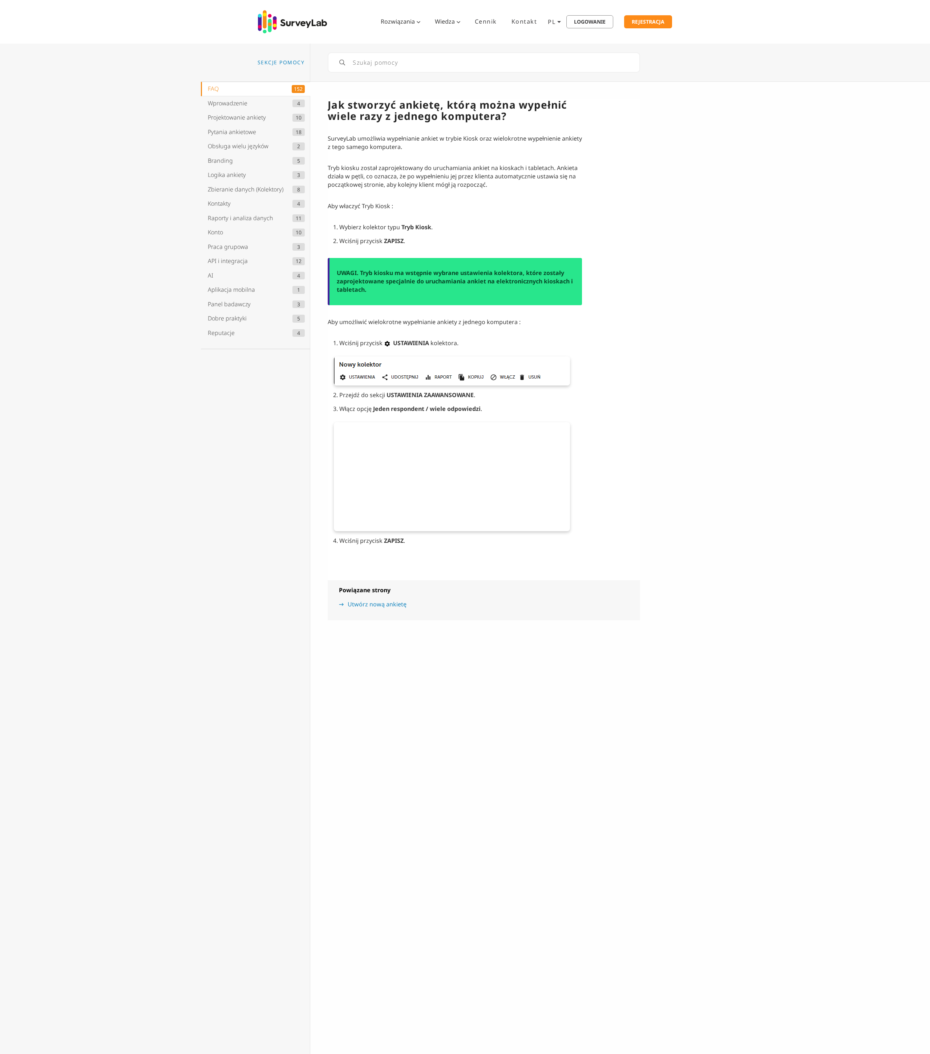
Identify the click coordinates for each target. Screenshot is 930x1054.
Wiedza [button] (445, 21)
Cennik (486, 21)
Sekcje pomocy (281, 62)
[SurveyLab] (292, 21)
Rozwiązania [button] (398, 21)
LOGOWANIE (590, 22)
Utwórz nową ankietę (377, 604)
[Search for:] (484, 62)
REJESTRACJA (648, 22)
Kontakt (524, 21)
